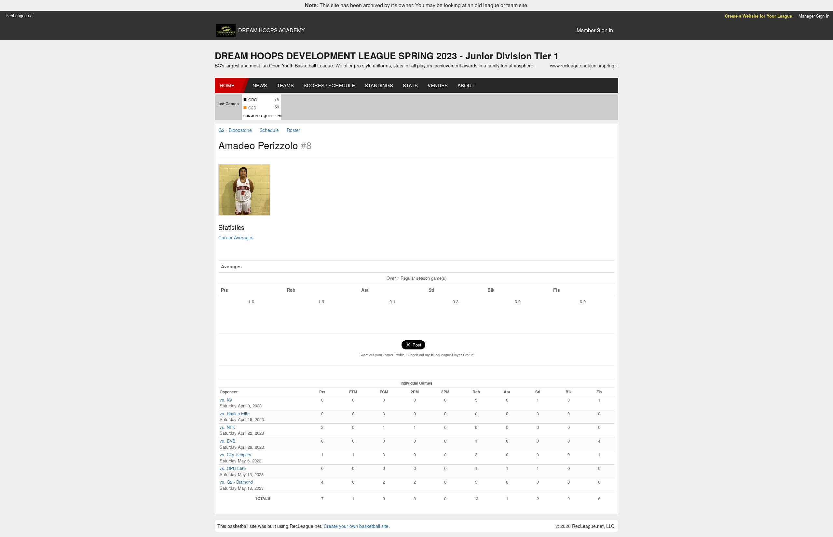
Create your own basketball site (356, 526)
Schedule (269, 130)
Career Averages (235, 237)
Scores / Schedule (329, 85)
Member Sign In (595, 30)
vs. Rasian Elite (235, 413)
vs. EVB (228, 441)
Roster (293, 130)
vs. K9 (226, 400)
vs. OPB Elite (233, 468)
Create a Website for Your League (758, 16)
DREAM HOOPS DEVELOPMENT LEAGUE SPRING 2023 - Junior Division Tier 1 (387, 55)
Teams (285, 85)
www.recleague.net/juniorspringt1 (584, 65)
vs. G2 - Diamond (236, 482)
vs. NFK (227, 427)
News (260, 85)
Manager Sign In (814, 16)
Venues (438, 85)
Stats (410, 85)
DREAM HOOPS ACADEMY (271, 30)
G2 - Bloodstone (235, 130)
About (465, 85)
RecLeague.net (20, 15)
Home (227, 85)
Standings (379, 85)
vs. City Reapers (235, 454)
